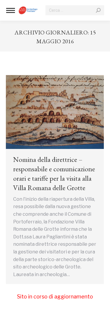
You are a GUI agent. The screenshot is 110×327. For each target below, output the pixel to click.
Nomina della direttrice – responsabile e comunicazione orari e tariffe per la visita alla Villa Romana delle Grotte (54, 173)
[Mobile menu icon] (10, 10)
